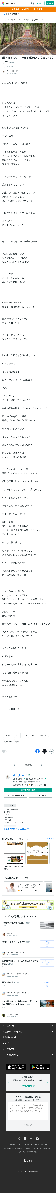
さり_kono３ (20, 775)
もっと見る (49, 838)
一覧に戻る (28, 764)
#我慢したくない (45, 735)
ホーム (4, 20)
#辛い (33, 735)
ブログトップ (15, 20)
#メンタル (8, 735)
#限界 (17, 741)
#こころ (24, 735)
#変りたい (8, 741)
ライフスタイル (37, 20)
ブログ (26, 20)
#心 (16, 735)
